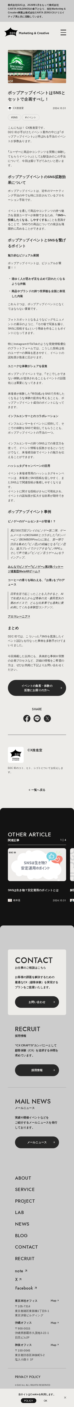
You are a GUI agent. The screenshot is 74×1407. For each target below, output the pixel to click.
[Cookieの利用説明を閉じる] (65, 1397)
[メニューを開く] (63, 32)
